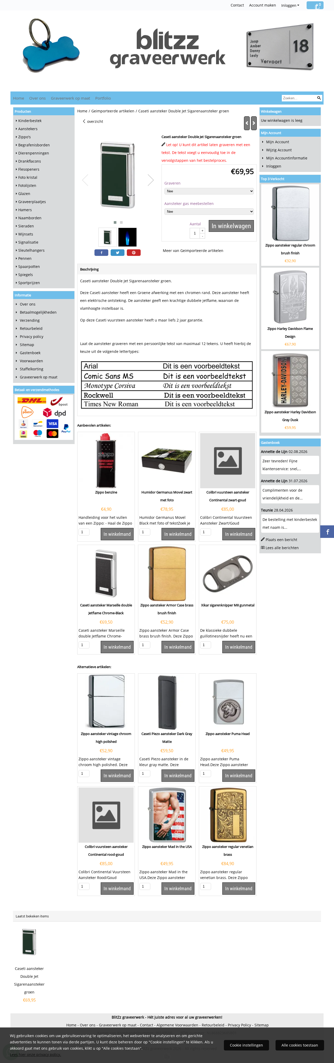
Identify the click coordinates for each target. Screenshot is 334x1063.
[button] (115, 222)
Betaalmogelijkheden (38, 312)
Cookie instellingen (246, 1045)
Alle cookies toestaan (300, 1045)
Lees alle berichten (282, 547)
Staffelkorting (31, 368)
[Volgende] (254, 123)
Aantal (195, 223)
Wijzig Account (279, 149)
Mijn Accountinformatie (286, 158)
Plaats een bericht (281, 539)
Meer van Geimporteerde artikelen (193, 250)
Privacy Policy (239, 1024)
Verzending (30, 320)
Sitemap (27, 344)
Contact (237, 5)
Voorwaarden (31, 360)
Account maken (262, 5)
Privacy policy (31, 336)
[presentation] (85, 180)
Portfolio (103, 98)
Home (18, 98)
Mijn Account (277, 141)
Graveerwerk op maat (70, 98)
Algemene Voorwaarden (177, 1024)
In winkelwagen (231, 226)
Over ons (37, 98)
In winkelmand (117, 534)
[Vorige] (247, 123)
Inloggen (288, 5)
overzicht (94, 121)
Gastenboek (30, 352)
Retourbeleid (31, 328)
